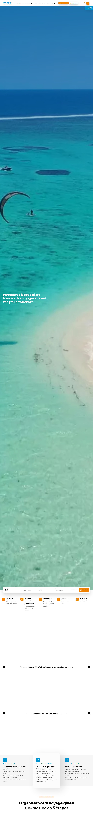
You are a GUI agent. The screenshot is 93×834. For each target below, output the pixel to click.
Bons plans (19, 3)
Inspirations (40, 3)
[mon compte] (84, 3)
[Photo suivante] (29, 637)
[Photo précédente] (4, 637)
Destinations (25, 3)
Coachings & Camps (48, 3)
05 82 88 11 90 (74, 3)
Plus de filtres (74, 589)
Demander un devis (63, 3)
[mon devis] (87, 3)
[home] (7, 3)
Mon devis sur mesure (90, 8)
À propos (55, 3)
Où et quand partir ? (33, 3)
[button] (4, 667)
